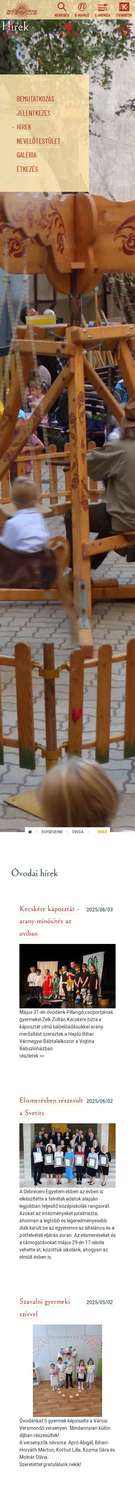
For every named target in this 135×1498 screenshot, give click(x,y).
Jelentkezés (34, 113)
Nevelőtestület (39, 141)
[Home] (21, 9)
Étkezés (27, 169)
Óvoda (78, 832)
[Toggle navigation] (125, 29)
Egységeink (52, 832)
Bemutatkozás (35, 99)
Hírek (24, 127)
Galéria (27, 155)
